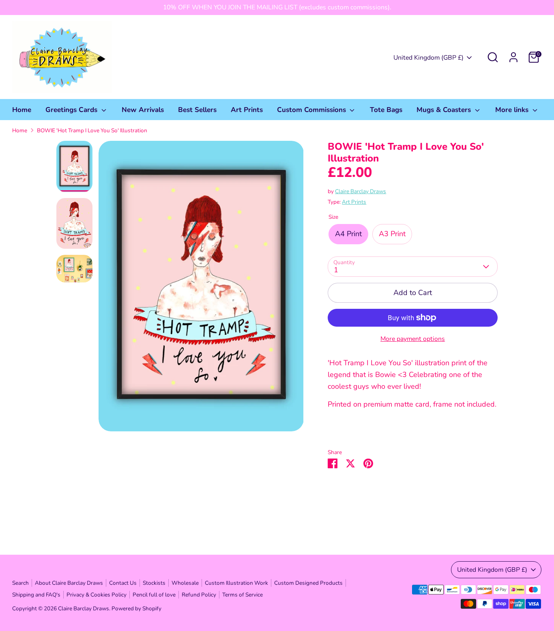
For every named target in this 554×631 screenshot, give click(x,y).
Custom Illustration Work (236, 583)
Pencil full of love (154, 595)
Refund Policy (199, 595)
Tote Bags (386, 109)
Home (21, 109)
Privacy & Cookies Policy (97, 595)
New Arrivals (143, 109)
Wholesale (185, 583)
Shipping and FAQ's (36, 595)
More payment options (412, 338)
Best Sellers (197, 109)
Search (20, 583)
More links (512, 109)
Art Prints (247, 109)
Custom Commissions (312, 109)
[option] (201, 289)
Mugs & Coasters (445, 109)
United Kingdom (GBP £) (428, 57)
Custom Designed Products (308, 583)
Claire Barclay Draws (360, 191)
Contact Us (123, 583)
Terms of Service (242, 595)
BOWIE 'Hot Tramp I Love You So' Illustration (92, 130)
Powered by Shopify (136, 608)
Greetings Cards (72, 109)
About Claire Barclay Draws (69, 583)
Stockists (154, 583)
